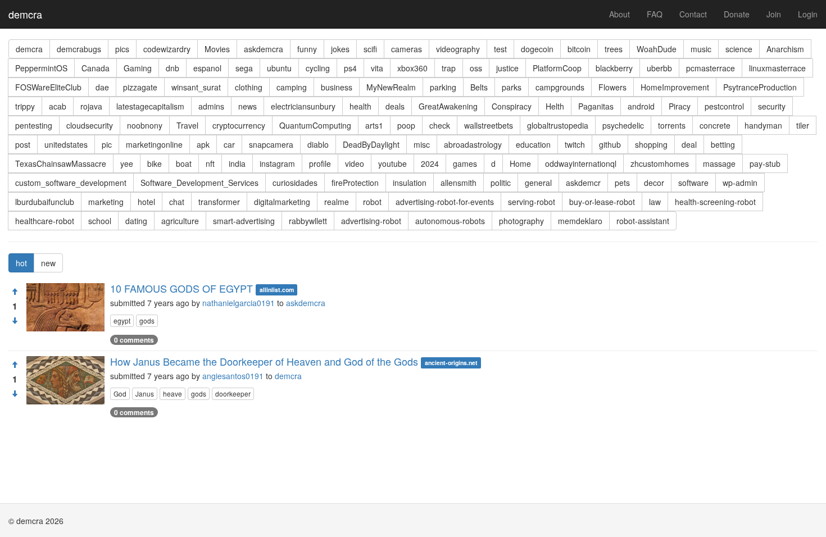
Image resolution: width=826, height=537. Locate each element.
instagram (277, 163)
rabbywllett (308, 220)
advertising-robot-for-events (445, 201)
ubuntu (279, 68)
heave (172, 393)
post (22, 144)
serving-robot (531, 201)
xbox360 (412, 68)
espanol (207, 68)
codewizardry (166, 48)
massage (719, 163)
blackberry (614, 68)
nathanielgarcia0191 (238, 302)
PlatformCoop (557, 68)
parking (443, 87)
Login (808, 14)
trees (614, 48)
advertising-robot (371, 220)
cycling (318, 68)
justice (507, 68)
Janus (144, 393)
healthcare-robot (44, 220)
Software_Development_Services (199, 182)
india (237, 163)
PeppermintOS (41, 68)
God (120, 393)
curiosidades (295, 182)
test (500, 48)
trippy (25, 106)
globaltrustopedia (557, 125)
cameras (406, 48)
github (610, 144)
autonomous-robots (450, 220)
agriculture (180, 220)
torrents (672, 125)
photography (521, 220)
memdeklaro (580, 220)
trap (449, 68)
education (533, 144)
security (772, 106)
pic (107, 144)
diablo (318, 144)
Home (520, 163)
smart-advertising (244, 220)
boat (184, 163)
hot (21, 262)
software (693, 182)
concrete (715, 125)
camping (291, 87)
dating (136, 220)
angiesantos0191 (233, 375)
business (336, 87)
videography (458, 48)
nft (210, 163)
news (247, 106)
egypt (122, 320)
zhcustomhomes (659, 163)
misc (422, 144)
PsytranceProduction (760, 87)
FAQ (654, 14)
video (354, 163)
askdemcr (583, 182)
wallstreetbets (488, 125)
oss (476, 68)
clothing (248, 87)
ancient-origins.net (451, 362)
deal (689, 144)
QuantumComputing (315, 125)
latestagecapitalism (150, 106)
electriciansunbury (303, 106)
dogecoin (537, 48)
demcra (25, 14)
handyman (763, 125)
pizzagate (140, 87)
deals (395, 106)
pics (122, 48)
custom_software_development (70, 182)
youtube (392, 163)
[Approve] (14, 291)
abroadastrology (473, 144)
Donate (737, 14)
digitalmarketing (282, 201)
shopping (651, 144)
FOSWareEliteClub (48, 87)
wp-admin (740, 182)
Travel (187, 125)
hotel (146, 201)
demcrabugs (79, 48)
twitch (575, 144)
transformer (219, 201)
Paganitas (596, 106)
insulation (409, 182)
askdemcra (263, 48)
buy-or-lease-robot (602, 201)
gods (147, 320)
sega (244, 68)
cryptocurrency (238, 125)
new (48, 262)
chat (176, 201)
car (229, 144)
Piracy (680, 106)
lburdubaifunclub (44, 201)
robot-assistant (642, 220)
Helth (555, 106)
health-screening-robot (715, 201)
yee (126, 163)
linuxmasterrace (777, 68)
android (641, 106)
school (99, 220)
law (655, 201)
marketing (106, 201)
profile (320, 163)
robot (372, 201)
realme (336, 201)
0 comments (134, 340)
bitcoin (579, 48)
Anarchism (785, 48)
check (439, 125)
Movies (217, 48)
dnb (172, 68)
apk (203, 144)
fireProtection (355, 182)
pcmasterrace (710, 68)
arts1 (374, 125)
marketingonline (154, 144)
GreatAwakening (448, 106)
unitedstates (66, 144)
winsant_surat (196, 87)
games (465, 163)
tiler (802, 125)
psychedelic (623, 125)
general (538, 182)
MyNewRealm (391, 87)
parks (511, 87)
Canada (95, 68)
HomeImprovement (675, 87)
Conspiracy (512, 106)
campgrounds (559, 87)
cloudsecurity (89, 125)
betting (723, 144)
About (619, 14)
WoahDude (657, 48)
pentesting (33, 125)
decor (654, 182)
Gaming (138, 68)
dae (102, 87)
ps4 (350, 68)
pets (622, 182)
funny (307, 48)
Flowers (612, 87)
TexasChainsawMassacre (60, 163)
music (701, 48)
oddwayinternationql (580, 163)
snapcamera (271, 144)
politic (501, 182)
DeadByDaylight (371, 144)
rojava (91, 106)
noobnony (144, 125)
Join (773, 14)
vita (377, 68)
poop (406, 125)
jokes (340, 48)
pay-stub (765, 163)
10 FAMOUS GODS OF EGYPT (181, 288)
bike (154, 163)
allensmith (458, 182)
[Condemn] (14, 320)
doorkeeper (233, 393)
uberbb (659, 68)
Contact (693, 14)
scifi (370, 48)
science (738, 48)
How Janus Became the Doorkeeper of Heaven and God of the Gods (264, 361)
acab (57, 106)
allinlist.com (277, 289)
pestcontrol (724, 106)
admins (211, 106)
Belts (479, 87)
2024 (430, 163)
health (360, 106)
